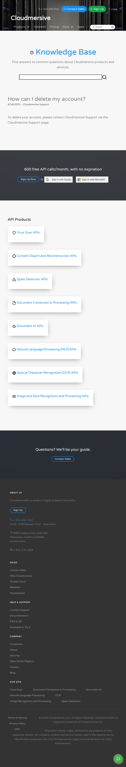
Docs (66, 26)
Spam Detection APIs (32, 279)
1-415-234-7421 (50, 9)
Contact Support (20, 610)
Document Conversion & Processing (54, 689)
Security (15, 655)
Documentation (19, 615)
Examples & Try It (20, 627)
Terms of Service (17, 717)
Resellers (15, 587)
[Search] (112, 27)
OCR (58, 695)
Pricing (54, 26)
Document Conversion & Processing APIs (46, 303)
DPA (17, 729)
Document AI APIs (29, 326)
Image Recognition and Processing (30, 701)
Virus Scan (16, 689)
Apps (80, 26)
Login (113, 9)
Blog (12, 672)
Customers (16, 644)
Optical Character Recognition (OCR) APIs (47, 373)
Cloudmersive (31, 18)
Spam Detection (71, 701)
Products (20, 26)
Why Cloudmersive (21, 575)
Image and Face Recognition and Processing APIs (52, 396)
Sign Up (98, 9)
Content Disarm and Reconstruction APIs (46, 256)
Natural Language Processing (27, 695)
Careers (14, 667)
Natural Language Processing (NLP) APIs (46, 349)
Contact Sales (75, 9)
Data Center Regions (22, 661)
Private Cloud (18, 581)
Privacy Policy (17, 723)
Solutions (40, 26)
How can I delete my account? (47, 99)
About (13, 649)
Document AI (94, 689)
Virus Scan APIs (28, 232)
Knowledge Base (65, 52)
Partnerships (17, 593)
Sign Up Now (28, 179)
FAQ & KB (16, 621)
